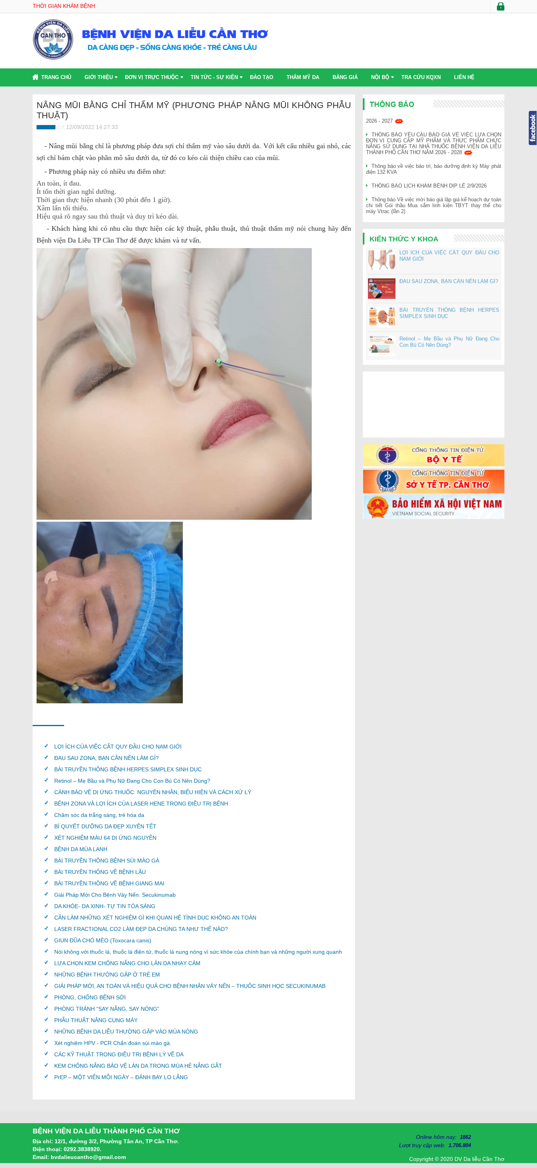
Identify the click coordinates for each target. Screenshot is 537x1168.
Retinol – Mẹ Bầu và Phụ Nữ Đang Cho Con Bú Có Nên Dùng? (132, 781)
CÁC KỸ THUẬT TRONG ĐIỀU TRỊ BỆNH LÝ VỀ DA (119, 1054)
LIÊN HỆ (464, 77)
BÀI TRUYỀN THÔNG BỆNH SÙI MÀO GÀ (106, 860)
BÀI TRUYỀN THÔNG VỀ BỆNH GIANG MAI (109, 883)
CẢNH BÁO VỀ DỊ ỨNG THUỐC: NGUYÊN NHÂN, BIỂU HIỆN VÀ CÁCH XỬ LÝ (152, 792)
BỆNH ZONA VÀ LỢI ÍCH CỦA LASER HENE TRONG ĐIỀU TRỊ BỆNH (141, 803)
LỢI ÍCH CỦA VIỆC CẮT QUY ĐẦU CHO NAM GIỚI (118, 746)
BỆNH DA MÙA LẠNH (80, 849)
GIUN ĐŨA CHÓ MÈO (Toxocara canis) (102, 940)
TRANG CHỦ (56, 77)
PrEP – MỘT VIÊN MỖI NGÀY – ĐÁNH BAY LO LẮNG (121, 1077)
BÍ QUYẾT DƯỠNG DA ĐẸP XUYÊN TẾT (105, 826)
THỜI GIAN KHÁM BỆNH (64, 6)
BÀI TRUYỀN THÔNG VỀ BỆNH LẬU (100, 872)
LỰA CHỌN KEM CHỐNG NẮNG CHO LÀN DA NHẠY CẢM (127, 963)
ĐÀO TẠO (261, 77)
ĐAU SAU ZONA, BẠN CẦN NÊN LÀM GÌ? (106, 758)
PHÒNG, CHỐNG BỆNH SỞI (90, 997)
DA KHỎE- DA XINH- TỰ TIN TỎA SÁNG (104, 906)
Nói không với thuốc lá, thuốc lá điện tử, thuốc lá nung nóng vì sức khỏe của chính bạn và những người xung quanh (198, 952)
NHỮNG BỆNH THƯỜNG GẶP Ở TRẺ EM (107, 974)
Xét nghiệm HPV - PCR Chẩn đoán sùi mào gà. (112, 1043)
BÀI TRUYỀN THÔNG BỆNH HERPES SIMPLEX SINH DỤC (128, 769)
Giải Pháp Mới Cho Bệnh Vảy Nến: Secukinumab (115, 895)
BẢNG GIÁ (345, 77)
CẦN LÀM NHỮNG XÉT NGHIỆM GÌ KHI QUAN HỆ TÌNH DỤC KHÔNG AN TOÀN (155, 917)
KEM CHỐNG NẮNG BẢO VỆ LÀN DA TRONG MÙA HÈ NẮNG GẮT (138, 1066)
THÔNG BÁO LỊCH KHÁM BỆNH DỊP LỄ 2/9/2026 (429, 186)
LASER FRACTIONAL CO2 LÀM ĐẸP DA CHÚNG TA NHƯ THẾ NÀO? (141, 929)
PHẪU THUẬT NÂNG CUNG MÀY (96, 1020)
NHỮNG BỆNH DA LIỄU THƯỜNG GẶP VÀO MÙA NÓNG (126, 1031)
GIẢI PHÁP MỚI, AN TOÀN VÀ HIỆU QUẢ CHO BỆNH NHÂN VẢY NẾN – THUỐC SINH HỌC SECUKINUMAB (190, 986)
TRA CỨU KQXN (421, 77)
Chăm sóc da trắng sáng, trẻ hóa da (99, 815)
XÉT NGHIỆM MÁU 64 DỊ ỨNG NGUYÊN (105, 838)
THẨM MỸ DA (303, 77)
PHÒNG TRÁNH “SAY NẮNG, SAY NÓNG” (106, 1009)
